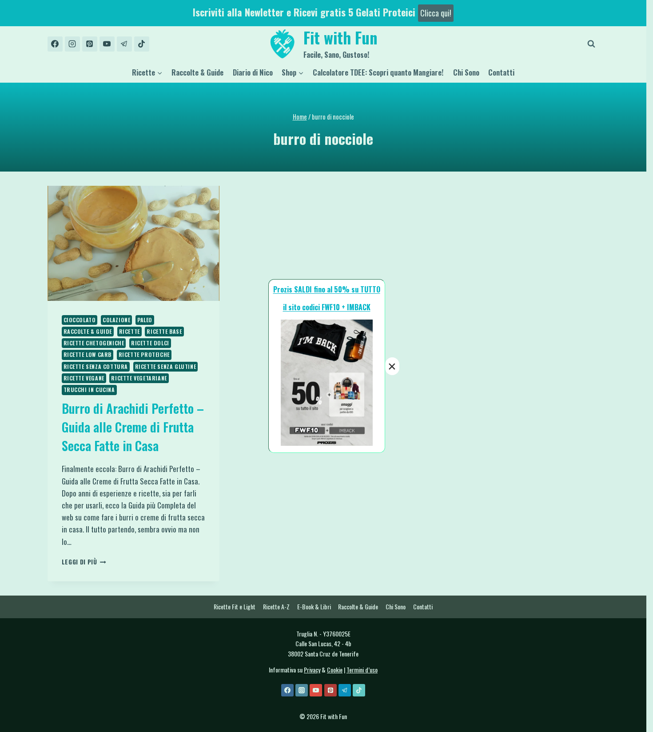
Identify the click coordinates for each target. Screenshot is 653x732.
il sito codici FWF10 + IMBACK (326, 307)
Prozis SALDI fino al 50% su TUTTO (326, 289)
